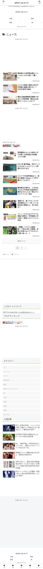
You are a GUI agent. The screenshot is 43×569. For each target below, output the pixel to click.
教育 (5, 384)
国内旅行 (6, 380)
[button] (39, 321)
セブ (5, 367)
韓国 (5, 410)
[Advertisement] (21, 55)
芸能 (5, 402)
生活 (5, 397)
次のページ (22, 241)
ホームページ (21, 562)
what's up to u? (21, 3)
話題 (5, 406)
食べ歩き (6, 414)
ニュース (6, 371)
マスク (5, 376)
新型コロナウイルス (10, 389)
